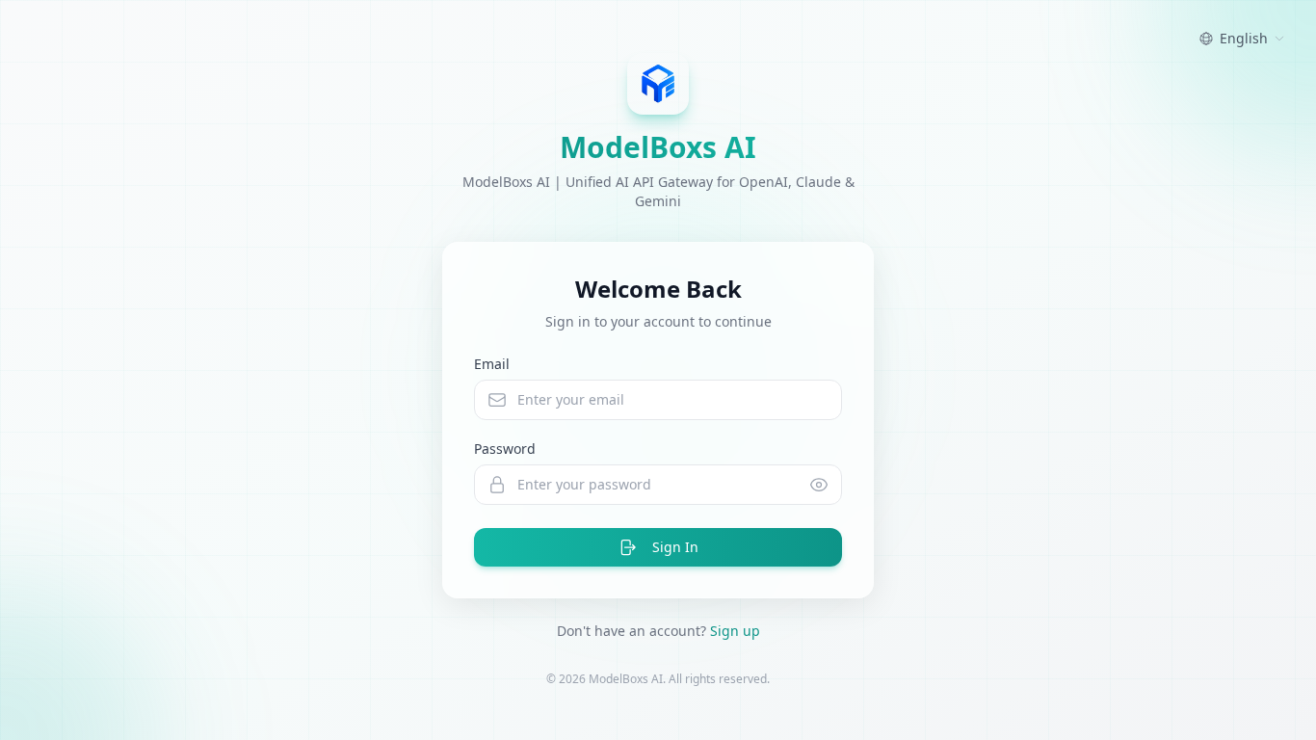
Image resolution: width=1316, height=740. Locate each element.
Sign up (735, 630)
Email (492, 364)
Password (505, 448)
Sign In (675, 547)
